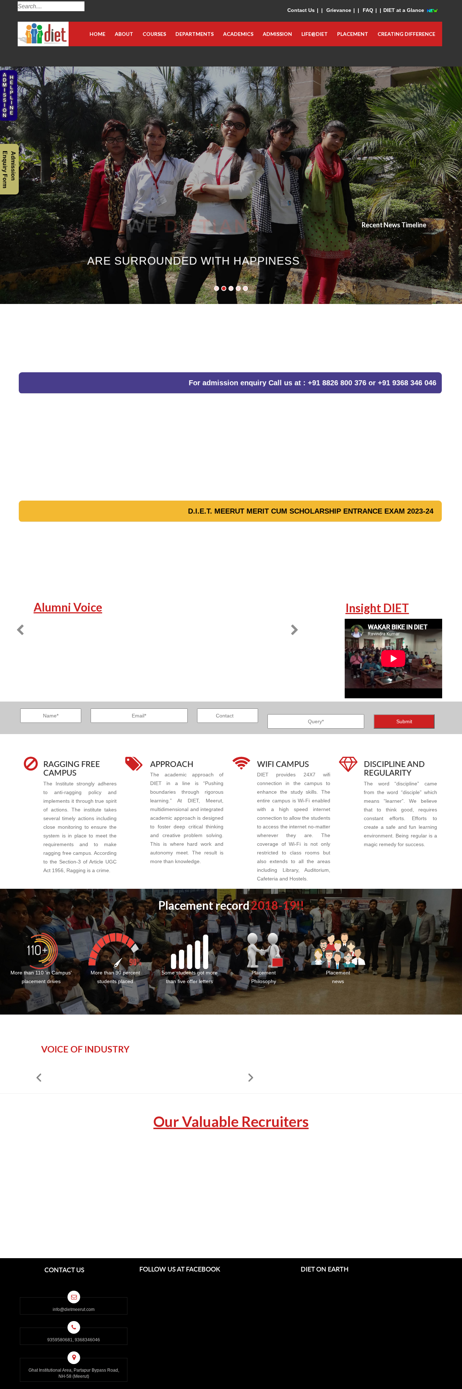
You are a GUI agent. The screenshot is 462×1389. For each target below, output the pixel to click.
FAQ (368, 10)
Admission (277, 34)
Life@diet (314, 34)
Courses (154, 34)
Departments (194, 34)
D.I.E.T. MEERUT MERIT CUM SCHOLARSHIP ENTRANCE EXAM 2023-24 (255, 511)
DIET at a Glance (403, 10)
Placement (352, 34)
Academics (238, 34)
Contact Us (301, 10)
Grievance (339, 10)
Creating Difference (406, 34)
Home (97, 34)
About (124, 34)
